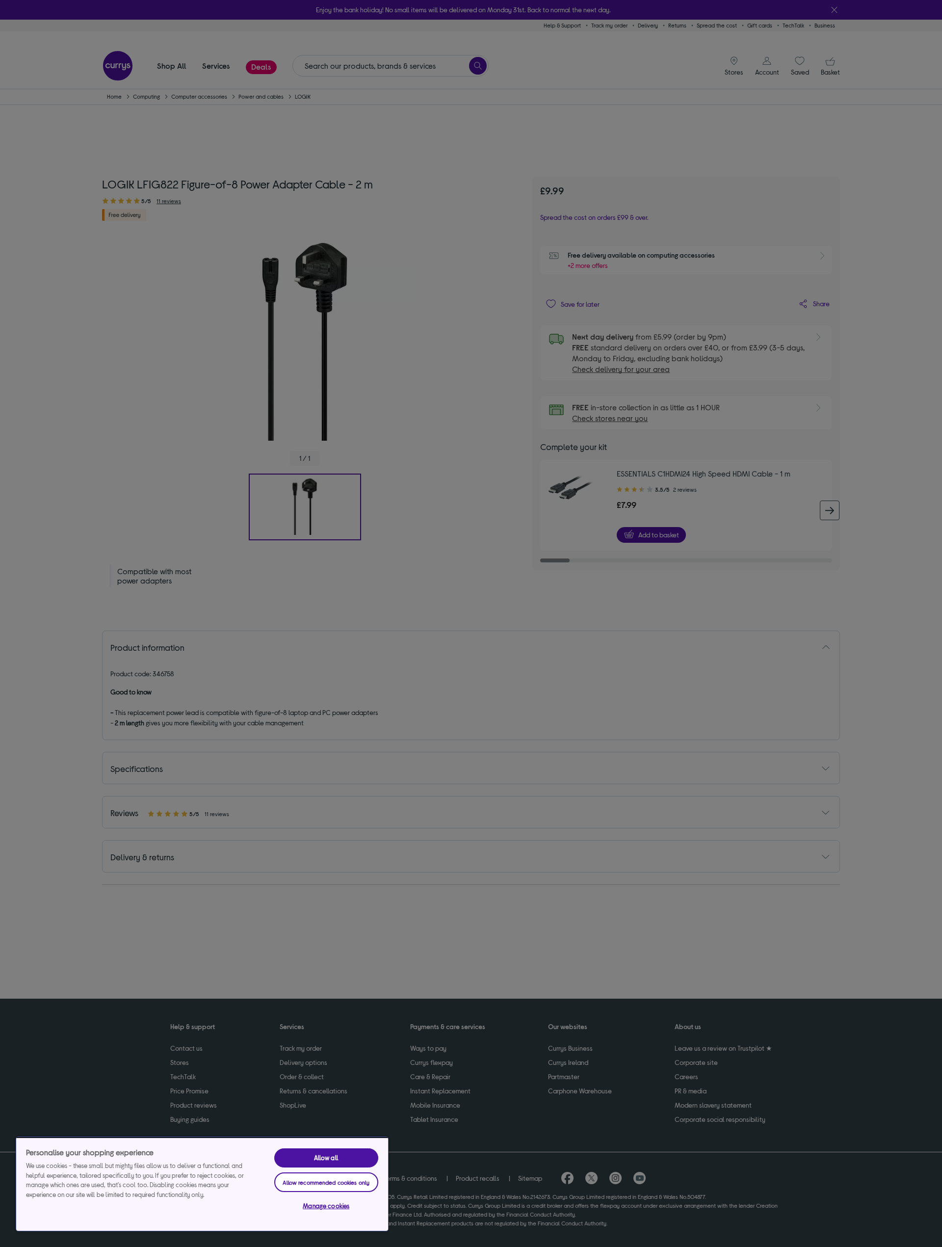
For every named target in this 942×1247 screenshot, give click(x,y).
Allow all (326, 1158)
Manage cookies (326, 1206)
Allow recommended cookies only (326, 1182)
